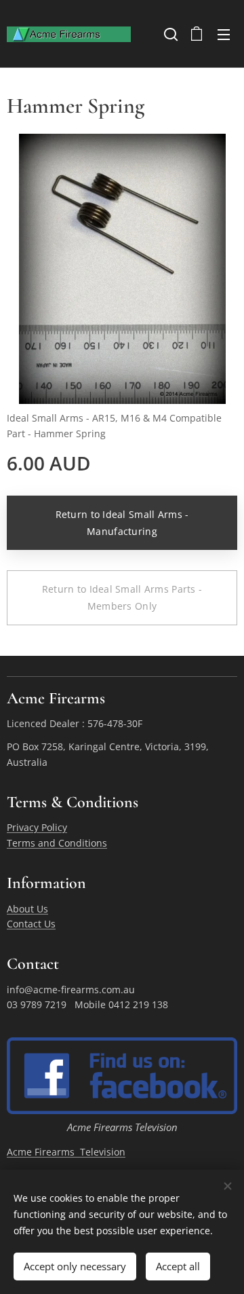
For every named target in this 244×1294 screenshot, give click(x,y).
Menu (223, 34)
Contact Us (31, 923)
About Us (27, 908)
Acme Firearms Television (66, 1151)
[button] (169, 34)
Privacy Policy (37, 827)
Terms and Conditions (57, 842)
